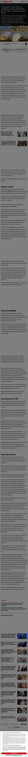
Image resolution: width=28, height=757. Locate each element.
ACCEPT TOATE (14, 753)
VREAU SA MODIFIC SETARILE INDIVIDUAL (14, 755)
